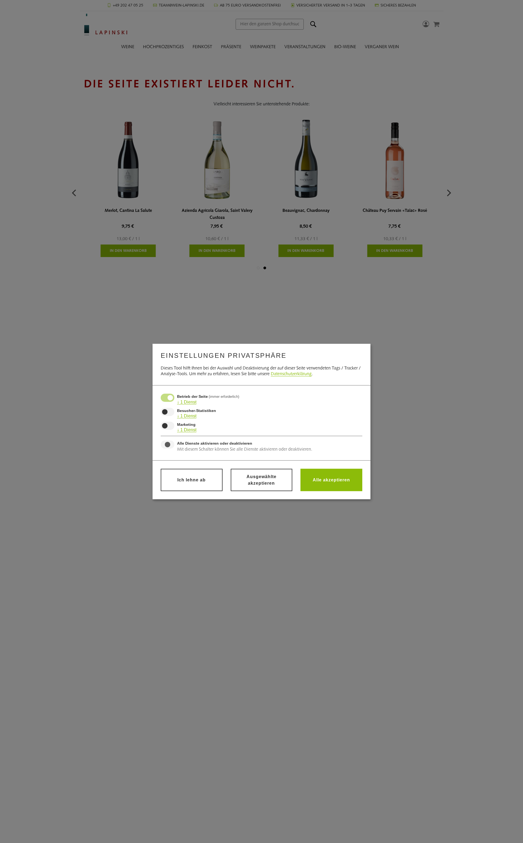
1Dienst (186, 402)
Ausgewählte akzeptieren (261, 479)
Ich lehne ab (191, 479)
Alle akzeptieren (331, 479)
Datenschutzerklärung (291, 374)
